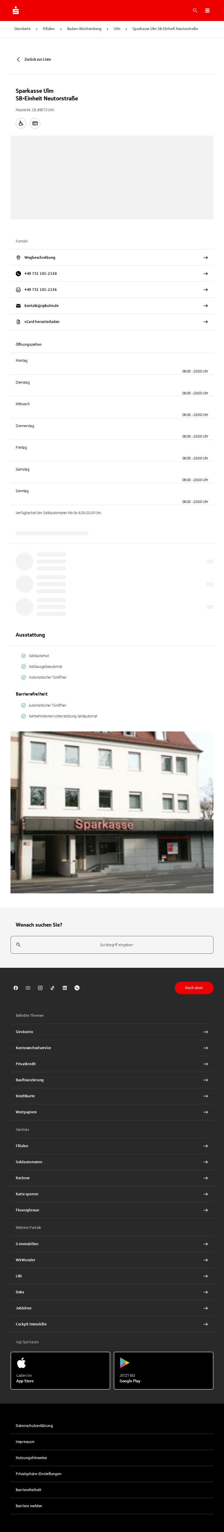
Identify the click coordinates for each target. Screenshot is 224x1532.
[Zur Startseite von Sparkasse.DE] (15, 10)
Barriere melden (29, 1506)
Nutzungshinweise (31, 1458)
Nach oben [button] (194, 988)
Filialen (49, 29)
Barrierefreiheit (28, 1490)
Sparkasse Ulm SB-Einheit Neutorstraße (165, 29)
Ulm (117, 29)
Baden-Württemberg (84, 29)
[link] (15, 988)
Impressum (25, 1442)
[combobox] (112, 945)
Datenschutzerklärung (34, 1426)
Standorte (22, 29)
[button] (207, 10)
